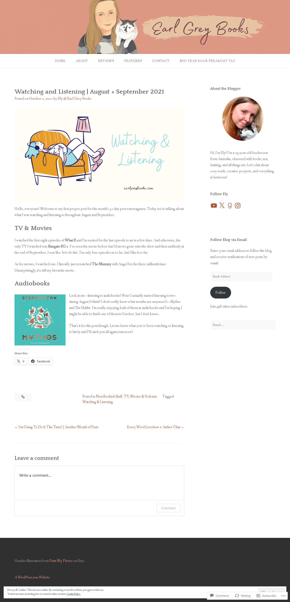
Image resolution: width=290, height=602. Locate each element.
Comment (168, 508)
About (82, 61)
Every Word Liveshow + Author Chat (153, 427)
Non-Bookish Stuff (109, 396)
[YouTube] (214, 205)
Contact (160, 61)
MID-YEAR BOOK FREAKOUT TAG (207, 61)
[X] (221, 205)
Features (133, 61)
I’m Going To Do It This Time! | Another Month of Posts (59, 427)
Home (60, 61)
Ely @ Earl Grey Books (74, 98)
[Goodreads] (229, 205)
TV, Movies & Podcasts (140, 396)
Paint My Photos (61, 560)
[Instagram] (237, 205)
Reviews (106, 61)
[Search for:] (243, 325)
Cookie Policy (73, 594)
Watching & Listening (97, 402)
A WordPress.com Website (32, 577)
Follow (220, 292)
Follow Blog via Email (228, 240)
